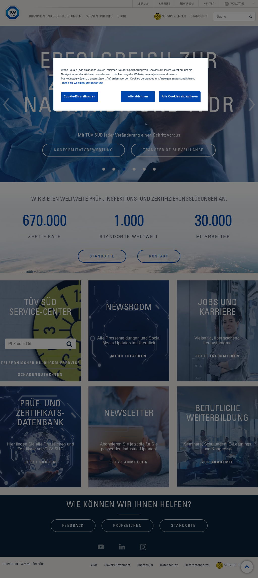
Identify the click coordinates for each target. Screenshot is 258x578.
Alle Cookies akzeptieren (180, 96)
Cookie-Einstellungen (79, 96)
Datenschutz (94, 82)
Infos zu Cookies (73, 82)
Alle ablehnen (138, 96)
